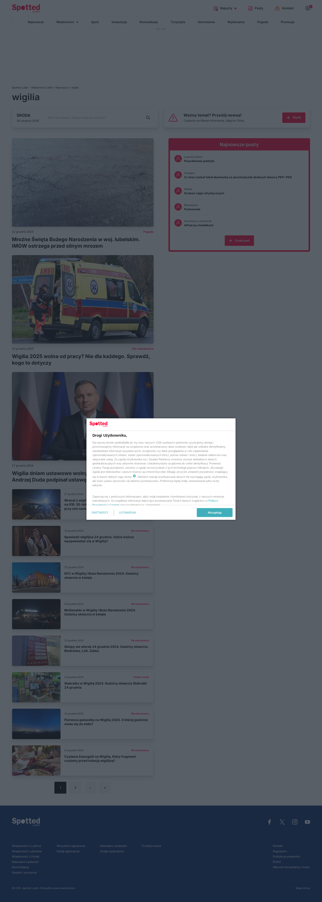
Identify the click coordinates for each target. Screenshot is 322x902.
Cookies (115, 504)
